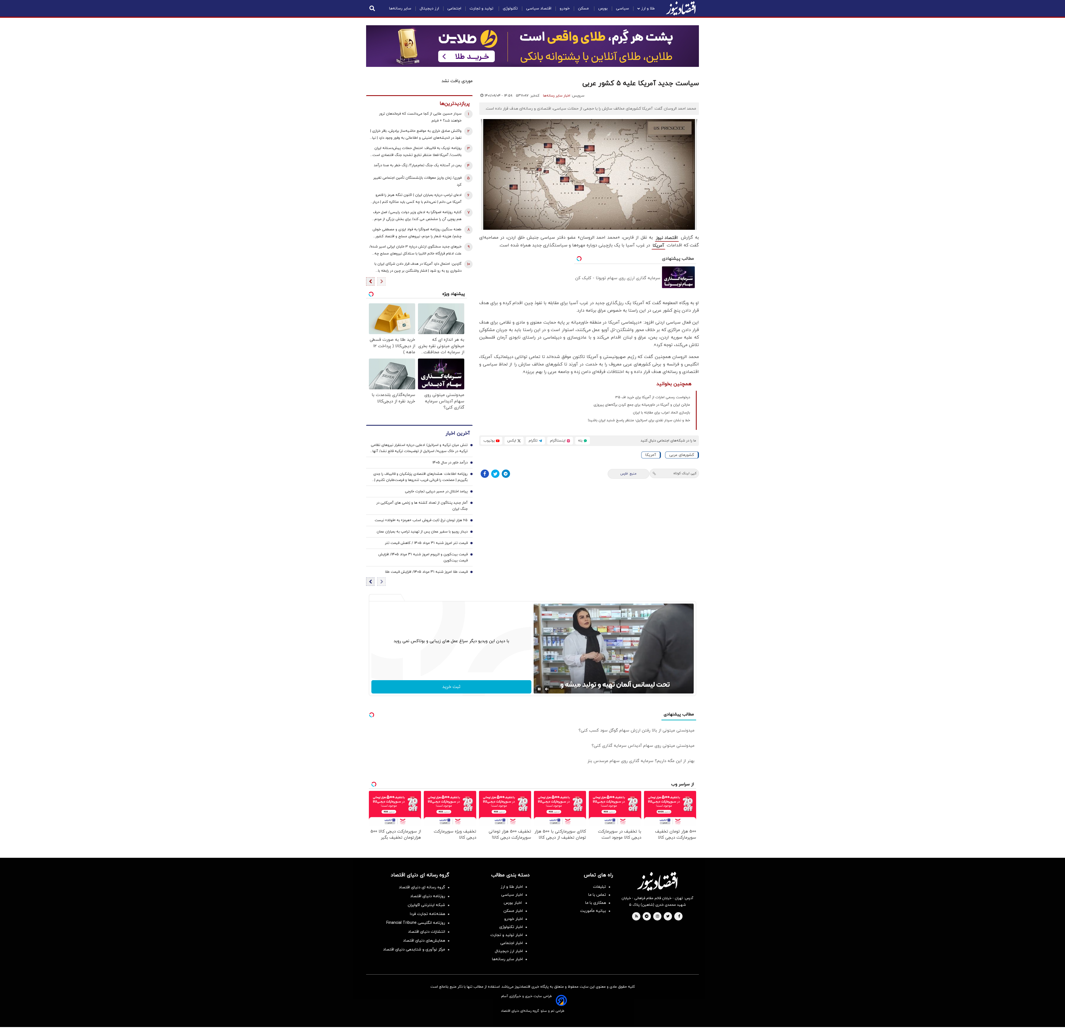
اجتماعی (454, 8)
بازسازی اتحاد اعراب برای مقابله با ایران (661, 412)
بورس (603, 8)
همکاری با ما (595, 903)
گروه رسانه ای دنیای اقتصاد (422, 887)
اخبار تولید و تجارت (506, 935)
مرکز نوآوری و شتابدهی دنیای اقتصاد (414, 949)
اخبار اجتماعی (511, 943)
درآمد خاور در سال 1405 (450, 462)
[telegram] (646, 916)
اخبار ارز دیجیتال (509, 951)
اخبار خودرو (513, 919)
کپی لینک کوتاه (684, 473)
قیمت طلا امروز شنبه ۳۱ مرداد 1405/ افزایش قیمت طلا (426, 571)
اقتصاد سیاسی (538, 8)
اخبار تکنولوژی (511, 927)
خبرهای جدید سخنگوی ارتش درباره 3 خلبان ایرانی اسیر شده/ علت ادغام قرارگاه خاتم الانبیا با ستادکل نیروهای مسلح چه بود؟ (415, 250)
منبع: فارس (628, 473)
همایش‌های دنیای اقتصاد (424, 940)
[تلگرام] (506, 474)
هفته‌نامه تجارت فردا (427, 914)
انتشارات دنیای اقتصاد (426, 931)
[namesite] (681, 8)
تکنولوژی (510, 8)
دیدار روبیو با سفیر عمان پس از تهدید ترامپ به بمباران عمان (422, 531)
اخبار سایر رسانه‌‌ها (507, 959)
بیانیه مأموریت (593, 911)
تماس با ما (597, 894)
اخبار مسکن (513, 911)
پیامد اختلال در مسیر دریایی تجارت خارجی (436, 491)
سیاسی (622, 8)
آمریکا (658, 246)
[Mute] (547, 689)
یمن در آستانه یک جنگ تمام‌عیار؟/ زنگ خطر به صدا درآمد (418, 165)
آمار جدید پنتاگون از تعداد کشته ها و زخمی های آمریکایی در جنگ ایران (422, 505)
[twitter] (668, 916)
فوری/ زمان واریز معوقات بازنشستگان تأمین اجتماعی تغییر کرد (417, 181)
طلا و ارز (648, 8)
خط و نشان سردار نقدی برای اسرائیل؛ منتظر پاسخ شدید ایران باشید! (639, 420)
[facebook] (679, 916)
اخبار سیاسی (512, 894)
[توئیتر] (495, 474)
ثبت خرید (451, 687)
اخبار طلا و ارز (512, 886)
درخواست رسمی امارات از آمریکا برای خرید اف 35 (652, 397)
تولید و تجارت (482, 8)
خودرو (565, 8)
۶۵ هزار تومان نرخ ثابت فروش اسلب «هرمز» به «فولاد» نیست (421, 520)
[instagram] (657, 916)
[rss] (636, 916)
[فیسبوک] (485, 474)
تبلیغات (599, 886)
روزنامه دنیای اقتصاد (427, 896)
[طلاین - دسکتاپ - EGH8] (532, 46)
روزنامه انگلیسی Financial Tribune (415, 922)
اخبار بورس (513, 903)
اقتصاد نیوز (667, 238)
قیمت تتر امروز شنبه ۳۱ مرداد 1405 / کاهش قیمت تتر (426, 543)
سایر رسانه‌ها (400, 8)
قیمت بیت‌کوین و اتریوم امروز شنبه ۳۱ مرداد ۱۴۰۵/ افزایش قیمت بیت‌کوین (423, 557)
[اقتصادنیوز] (657, 881)
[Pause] (539, 689)
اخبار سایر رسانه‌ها (556, 95)
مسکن (584, 8)
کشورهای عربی (681, 455)
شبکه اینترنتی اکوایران (426, 905)
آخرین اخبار (457, 433)
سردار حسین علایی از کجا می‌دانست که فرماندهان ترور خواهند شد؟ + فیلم (420, 117)
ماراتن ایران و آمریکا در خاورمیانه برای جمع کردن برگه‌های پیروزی (642, 404)
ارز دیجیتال (429, 8)
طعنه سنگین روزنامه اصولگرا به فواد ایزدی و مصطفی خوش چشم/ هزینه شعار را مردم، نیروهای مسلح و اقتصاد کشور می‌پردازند (417, 233)
